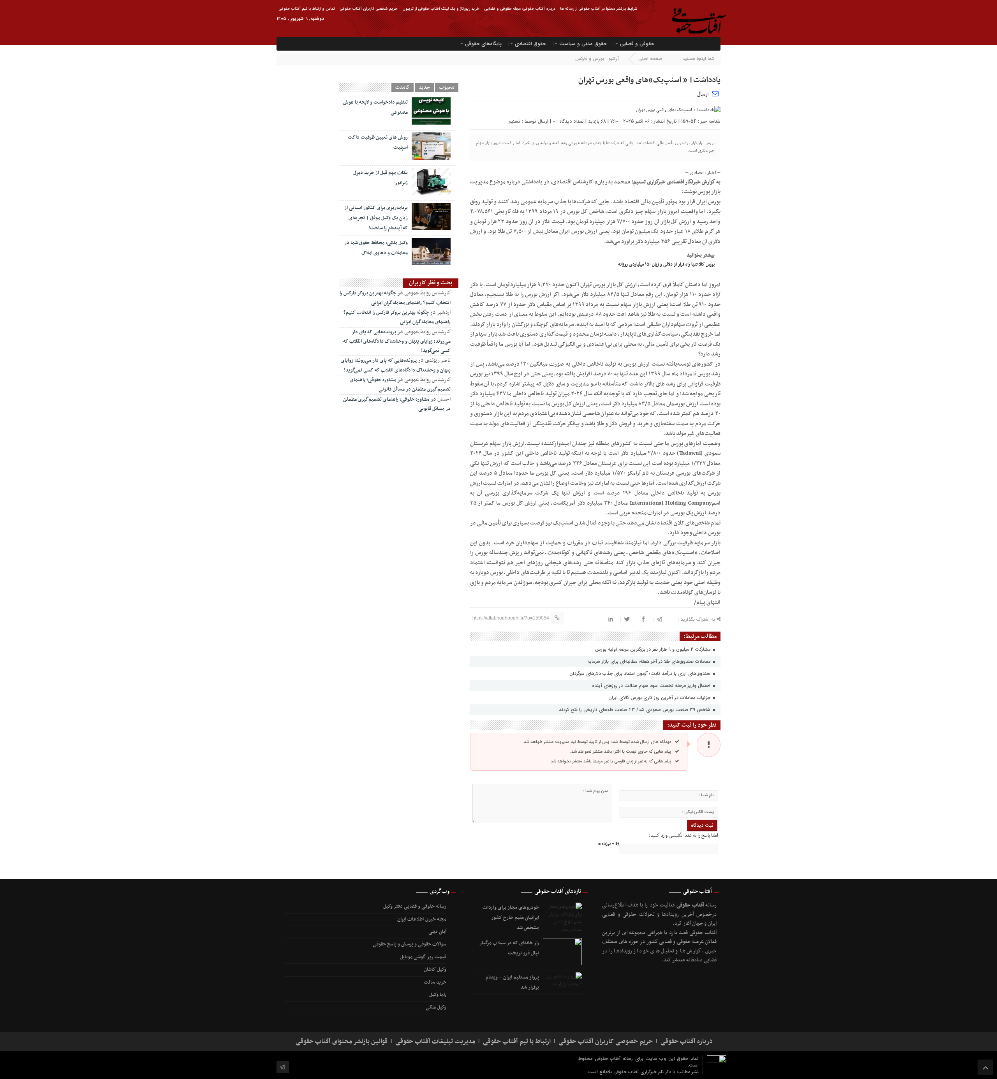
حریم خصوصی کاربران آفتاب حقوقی (605, 1041)
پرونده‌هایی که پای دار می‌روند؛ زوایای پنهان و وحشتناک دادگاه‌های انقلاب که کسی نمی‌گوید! (397, 342)
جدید (424, 87)
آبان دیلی (437, 932)
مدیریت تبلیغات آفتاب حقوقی (435, 1041)
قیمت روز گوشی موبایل (423, 957)
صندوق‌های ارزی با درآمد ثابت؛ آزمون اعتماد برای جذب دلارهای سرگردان (640, 673)
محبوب (446, 87)
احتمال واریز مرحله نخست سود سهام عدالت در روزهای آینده (652, 685)
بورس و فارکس (589, 58)
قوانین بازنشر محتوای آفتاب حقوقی (342, 1041)
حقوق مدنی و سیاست (583, 44)
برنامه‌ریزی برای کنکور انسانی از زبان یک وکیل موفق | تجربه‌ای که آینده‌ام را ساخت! (376, 218)
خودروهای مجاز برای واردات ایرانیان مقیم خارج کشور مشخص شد (511, 917)
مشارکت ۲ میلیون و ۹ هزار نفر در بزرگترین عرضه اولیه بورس (653, 649)
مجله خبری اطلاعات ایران (421, 919)
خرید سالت (435, 982)
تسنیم (514, 121)
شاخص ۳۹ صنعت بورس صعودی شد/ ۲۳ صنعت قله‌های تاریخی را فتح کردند (635, 709)
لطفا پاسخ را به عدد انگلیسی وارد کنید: (683, 835)
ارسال (702, 94)
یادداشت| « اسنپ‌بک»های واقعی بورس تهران (649, 80)
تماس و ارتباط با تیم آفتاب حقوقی (306, 9)
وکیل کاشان (435, 969)
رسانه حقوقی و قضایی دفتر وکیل (414, 906)
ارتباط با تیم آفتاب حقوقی (517, 1041)
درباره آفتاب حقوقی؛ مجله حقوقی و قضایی (519, 9)
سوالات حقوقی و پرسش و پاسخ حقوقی (409, 944)
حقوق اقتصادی (530, 44)
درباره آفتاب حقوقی (687, 1041)
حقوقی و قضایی (637, 44)
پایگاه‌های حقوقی (483, 44)
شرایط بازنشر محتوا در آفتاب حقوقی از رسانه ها (599, 9)
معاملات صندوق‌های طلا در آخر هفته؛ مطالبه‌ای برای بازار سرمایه (649, 661)
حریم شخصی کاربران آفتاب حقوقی (369, 9)
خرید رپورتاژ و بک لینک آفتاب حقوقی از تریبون (440, 9)
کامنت (402, 87)
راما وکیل (437, 995)
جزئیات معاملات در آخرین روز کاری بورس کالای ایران (660, 697)
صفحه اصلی (650, 58)
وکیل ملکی (436, 1007)
